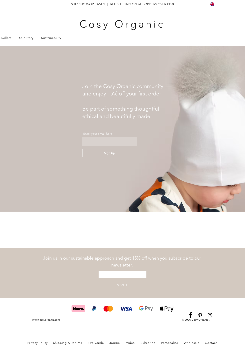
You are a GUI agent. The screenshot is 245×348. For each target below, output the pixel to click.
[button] (51, 38)
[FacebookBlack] (190, 315)
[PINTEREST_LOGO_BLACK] (200, 315)
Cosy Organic (122, 24)
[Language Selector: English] (214, 4)
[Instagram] (210, 315)
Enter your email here (97, 133)
